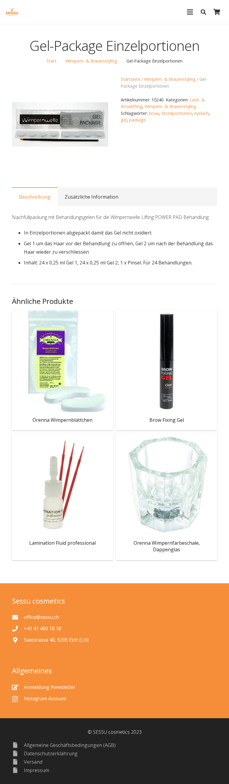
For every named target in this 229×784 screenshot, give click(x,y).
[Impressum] (18, 770)
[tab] (35, 196)
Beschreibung (34, 197)
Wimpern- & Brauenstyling (91, 61)
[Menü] (190, 11)
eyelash (201, 113)
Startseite (130, 79)
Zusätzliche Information (91, 197)
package (137, 120)
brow (154, 113)
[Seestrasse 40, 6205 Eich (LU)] (18, 640)
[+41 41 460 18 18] (18, 628)
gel (124, 120)
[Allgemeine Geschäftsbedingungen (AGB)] (18, 745)
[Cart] (217, 12)
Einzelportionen (176, 113)
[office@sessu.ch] (18, 617)
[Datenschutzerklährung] (18, 753)
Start (51, 61)
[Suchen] (203, 12)
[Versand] (18, 762)
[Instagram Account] (18, 698)
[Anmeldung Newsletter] (18, 687)
